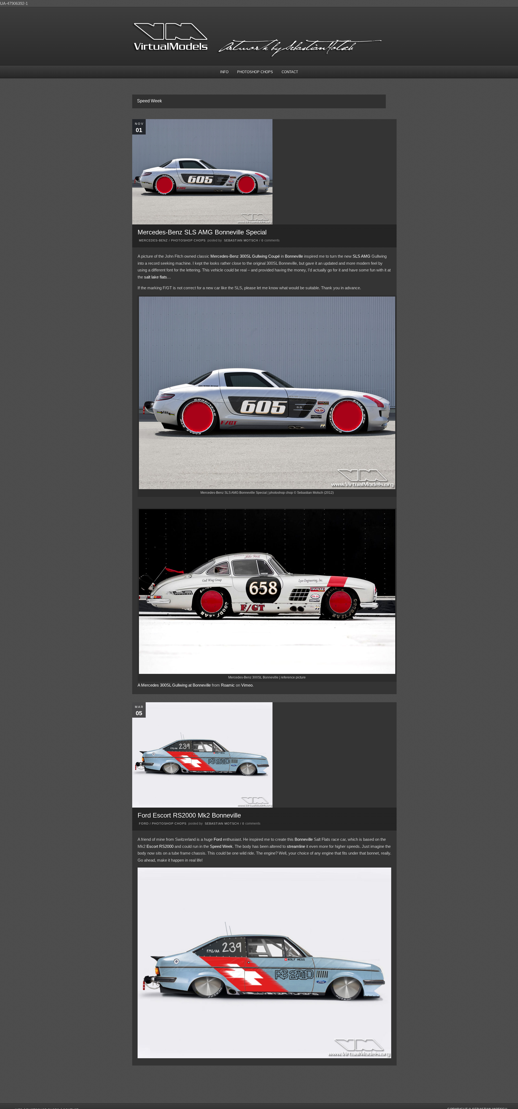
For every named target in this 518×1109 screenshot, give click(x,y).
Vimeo (247, 685)
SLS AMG (361, 256)
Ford (144, 823)
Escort (152, 846)
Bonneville (294, 256)
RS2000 (166, 846)
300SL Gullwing (253, 256)
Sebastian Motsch (241, 240)
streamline (296, 846)
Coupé (274, 256)
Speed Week (221, 846)
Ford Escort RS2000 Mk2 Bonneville (189, 815)
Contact (290, 72)
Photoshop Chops (255, 72)
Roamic (228, 685)
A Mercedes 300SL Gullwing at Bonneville (174, 685)
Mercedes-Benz (153, 240)
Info (224, 72)
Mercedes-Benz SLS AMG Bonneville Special (202, 232)
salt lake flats (155, 277)
